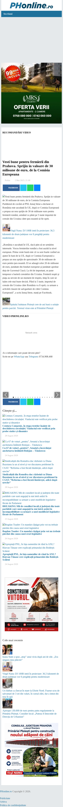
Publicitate (5, 798)
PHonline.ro (6, 791)
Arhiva (3, 801)
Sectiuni (8, 14)
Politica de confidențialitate (13, 805)
